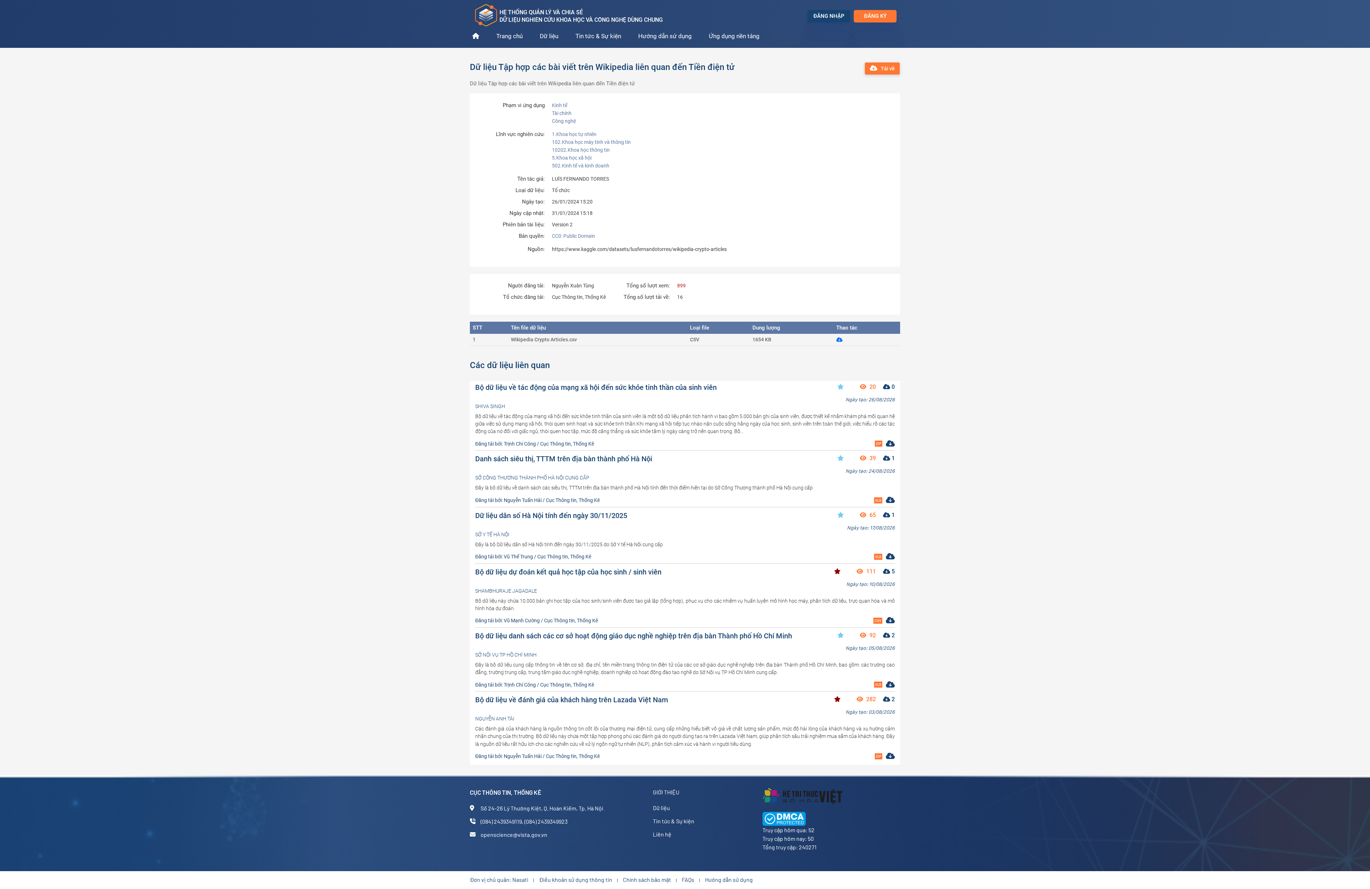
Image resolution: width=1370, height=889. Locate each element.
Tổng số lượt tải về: (647, 297)
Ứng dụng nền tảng (734, 36)
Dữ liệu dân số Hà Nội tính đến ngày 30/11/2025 (551, 515)
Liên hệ (662, 834)
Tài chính (562, 113)
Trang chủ (509, 36)
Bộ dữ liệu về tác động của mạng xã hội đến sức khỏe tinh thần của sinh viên (596, 387)
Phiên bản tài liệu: (524, 225)
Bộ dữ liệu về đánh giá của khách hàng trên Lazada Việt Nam (571, 699)
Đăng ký (875, 16)
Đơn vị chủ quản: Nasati (499, 879)
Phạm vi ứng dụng (524, 105)
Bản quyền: (532, 236)
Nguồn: (536, 249)
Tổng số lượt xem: (648, 286)
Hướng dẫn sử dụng (665, 36)
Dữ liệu (549, 36)
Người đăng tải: (526, 286)
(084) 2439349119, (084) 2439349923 (524, 821)
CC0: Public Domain (573, 236)
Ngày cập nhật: (527, 213)
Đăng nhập (828, 16)
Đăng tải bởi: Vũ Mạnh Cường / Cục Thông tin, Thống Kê (536, 620)
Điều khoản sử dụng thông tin (575, 879)
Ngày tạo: (533, 202)
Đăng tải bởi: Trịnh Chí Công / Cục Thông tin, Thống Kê (534, 444)
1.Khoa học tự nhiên (574, 134)
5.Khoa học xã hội (572, 158)
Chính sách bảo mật (647, 879)
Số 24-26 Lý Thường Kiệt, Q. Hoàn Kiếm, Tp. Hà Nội (542, 808)
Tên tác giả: (531, 179)
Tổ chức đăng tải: (524, 297)
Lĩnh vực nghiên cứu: (520, 134)
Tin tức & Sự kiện (598, 36)
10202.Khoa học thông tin (581, 150)
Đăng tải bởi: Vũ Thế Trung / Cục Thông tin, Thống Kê (533, 556)
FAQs (688, 879)
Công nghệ (564, 121)
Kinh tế (559, 105)
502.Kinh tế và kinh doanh (580, 166)
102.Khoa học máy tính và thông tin (591, 142)
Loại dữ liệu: (530, 190)
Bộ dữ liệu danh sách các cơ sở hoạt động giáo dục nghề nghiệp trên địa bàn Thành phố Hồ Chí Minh (633, 636)
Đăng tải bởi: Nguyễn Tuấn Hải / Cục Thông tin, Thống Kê (537, 500)
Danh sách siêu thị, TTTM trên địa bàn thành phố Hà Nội (563, 458)
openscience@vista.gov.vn (514, 834)
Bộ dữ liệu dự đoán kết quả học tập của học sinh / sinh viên (568, 572)
